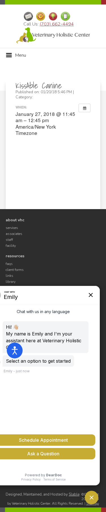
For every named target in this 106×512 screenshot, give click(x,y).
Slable (74, 494)
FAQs (9, 264)
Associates (14, 233)
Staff (9, 239)
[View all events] (84, 108)
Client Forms (15, 269)
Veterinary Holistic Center (53, 35)
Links (9, 275)
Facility (11, 245)
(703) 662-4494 (57, 24)
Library (11, 281)
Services (12, 228)
